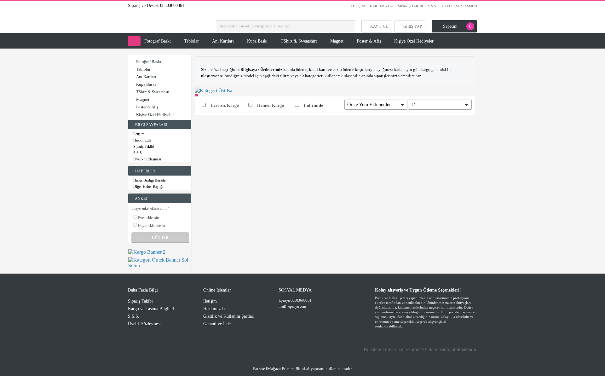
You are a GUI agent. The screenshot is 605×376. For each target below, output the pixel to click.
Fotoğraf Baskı (157, 41)
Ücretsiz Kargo (224, 105)
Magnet (336, 41)
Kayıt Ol (379, 26)
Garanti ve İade (217, 323)
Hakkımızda (381, 6)
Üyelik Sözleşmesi (459, 6)
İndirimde (313, 105)
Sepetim (457, 26)
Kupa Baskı (257, 41)
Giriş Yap (412, 26)
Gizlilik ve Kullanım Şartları (229, 316)
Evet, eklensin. (149, 218)
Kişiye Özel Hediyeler (414, 41)
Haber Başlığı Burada (149, 180)
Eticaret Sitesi (285, 368)
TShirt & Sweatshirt (299, 41)
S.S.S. (432, 6)
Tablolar (191, 41)
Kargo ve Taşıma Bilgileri (151, 308)
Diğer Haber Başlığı (148, 186)
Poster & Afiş (369, 41)
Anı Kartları (223, 41)
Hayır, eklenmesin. (152, 225)
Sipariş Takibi (410, 6)
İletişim (357, 6)
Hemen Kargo (270, 105)
